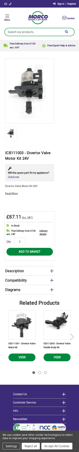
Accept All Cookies (56, 446)
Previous (7, 336)
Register (71, 4)
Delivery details (44, 232)
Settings (11, 446)
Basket (71, 18)
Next (72, 336)
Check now (13, 177)
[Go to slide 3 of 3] (45, 372)
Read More (11, 193)
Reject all (31, 446)
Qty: (8, 241)
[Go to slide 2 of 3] (39, 372)
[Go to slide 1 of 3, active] (33, 372)
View (22, 357)
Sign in (61, 4)
